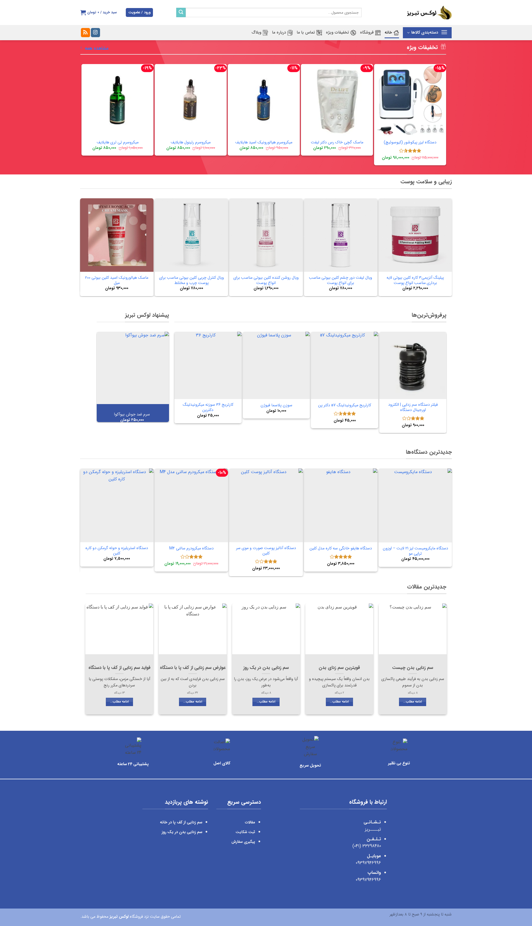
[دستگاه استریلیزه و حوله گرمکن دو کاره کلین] (117, 505)
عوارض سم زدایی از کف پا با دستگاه (193, 668)
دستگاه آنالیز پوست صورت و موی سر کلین (266, 551)
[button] (139, 12)
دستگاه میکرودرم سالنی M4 (191, 548)
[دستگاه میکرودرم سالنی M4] (191, 505)
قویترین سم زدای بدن (339, 668)
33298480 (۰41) (366, 846)
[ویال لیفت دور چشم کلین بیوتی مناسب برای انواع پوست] (340, 235)
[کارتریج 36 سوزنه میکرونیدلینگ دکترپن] (208, 365)
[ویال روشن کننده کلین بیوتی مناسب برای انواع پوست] (266, 235)
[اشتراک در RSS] (85, 32)
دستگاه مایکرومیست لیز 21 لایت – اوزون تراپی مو (415, 551)
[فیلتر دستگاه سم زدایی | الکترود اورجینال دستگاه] (413, 365)
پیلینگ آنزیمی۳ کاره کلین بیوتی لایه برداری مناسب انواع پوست (415, 280)
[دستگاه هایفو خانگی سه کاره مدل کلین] (340, 505)
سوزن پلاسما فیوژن (276, 405)
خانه (388, 32)
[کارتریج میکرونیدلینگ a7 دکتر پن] (344, 365)
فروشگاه (367, 32)
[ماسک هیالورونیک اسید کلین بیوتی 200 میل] (117, 235)
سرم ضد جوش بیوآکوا (132, 414)
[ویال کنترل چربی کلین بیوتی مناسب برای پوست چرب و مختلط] (191, 235)
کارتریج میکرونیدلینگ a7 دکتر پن (344, 405)
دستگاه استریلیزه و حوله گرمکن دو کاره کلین (116, 551)
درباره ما (279, 32)
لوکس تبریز (119, 916)
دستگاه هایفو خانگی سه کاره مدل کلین (341, 548)
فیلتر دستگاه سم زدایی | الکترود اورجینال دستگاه (413, 407)
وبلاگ (256, 32)
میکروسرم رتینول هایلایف (191, 142)
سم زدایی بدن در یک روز (266, 668)
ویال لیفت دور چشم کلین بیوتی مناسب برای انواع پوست (340, 280)
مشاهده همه (97, 48)
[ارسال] (181, 12)
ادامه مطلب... (412, 701)
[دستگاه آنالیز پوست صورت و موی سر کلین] (266, 505)
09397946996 (368, 862)
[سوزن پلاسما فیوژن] (276, 365)
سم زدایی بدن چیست (412, 668)
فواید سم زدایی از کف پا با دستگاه (119, 668)
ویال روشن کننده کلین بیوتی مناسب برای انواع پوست (266, 280)
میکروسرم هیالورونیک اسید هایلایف (263, 142)
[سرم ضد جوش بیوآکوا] (133, 368)
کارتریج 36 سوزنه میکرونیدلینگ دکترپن (208, 407)
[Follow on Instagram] (95, 32)
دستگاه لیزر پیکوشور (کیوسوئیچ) (410, 142)
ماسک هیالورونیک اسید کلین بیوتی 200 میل (116, 280)
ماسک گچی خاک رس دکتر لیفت (337, 142)
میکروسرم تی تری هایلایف (118, 142)
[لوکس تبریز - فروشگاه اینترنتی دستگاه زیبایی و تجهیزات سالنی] (411, 12)
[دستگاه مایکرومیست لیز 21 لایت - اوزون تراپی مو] (415, 505)
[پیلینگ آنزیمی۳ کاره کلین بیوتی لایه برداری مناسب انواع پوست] (415, 235)
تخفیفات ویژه (337, 32)
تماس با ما (306, 32)
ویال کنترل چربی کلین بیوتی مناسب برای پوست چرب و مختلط (191, 280)
